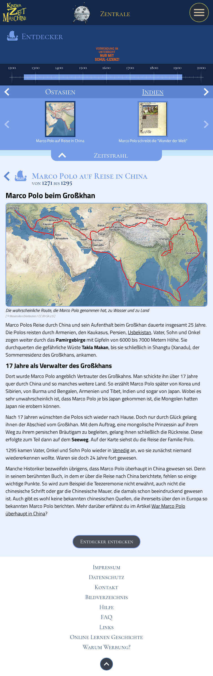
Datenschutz (106, 577)
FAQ (106, 617)
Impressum (106, 567)
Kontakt (106, 587)
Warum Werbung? (106, 647)
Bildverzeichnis (106, 597)
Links (106, 627)
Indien (153, 92)
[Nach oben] (106, 664)
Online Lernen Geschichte (106, 637)
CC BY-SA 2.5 (46, 316)
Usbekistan (139, 332)
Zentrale (114, 13)
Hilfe (106, 607)
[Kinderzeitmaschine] (14, 14)
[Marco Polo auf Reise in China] (60, 122)
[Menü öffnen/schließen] (199, 12)
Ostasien (60, 92)
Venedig (121, 450)
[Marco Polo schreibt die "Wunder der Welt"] (152, 122)
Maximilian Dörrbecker (22, 316)
